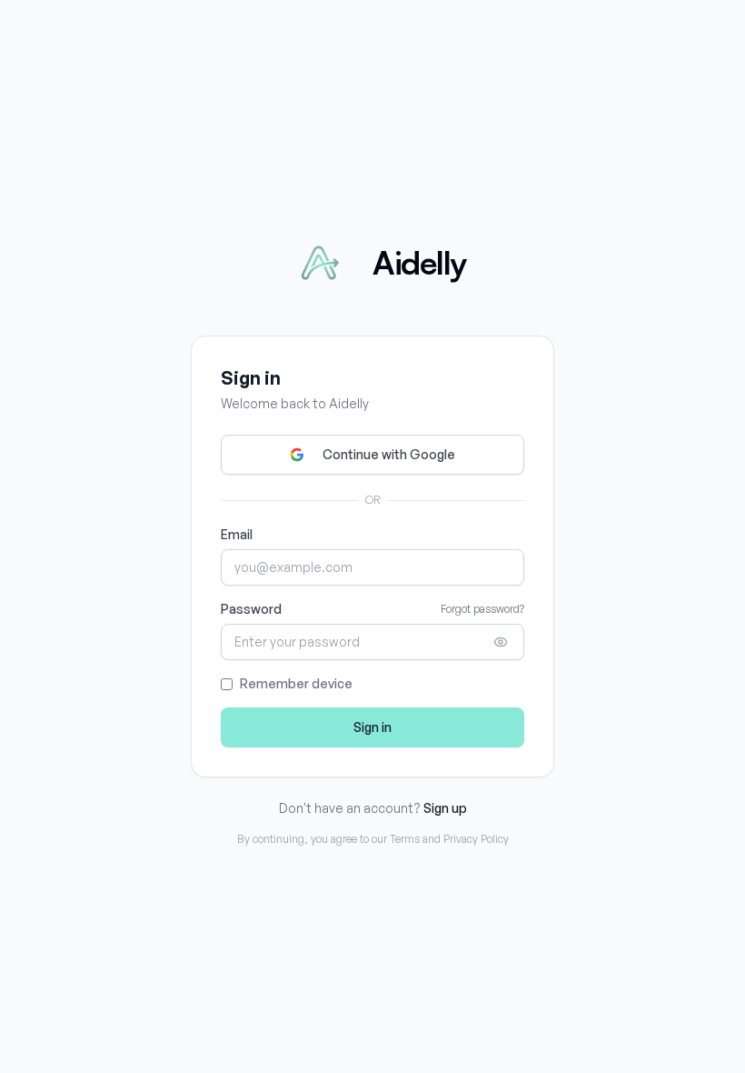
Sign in (372, 727)
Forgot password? (482, 609)
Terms (405, 839)
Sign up (445, 808)
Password (251, 609)
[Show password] (500, 642)
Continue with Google (389, 454)
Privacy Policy (476, 839)
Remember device (296, 683)
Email (237, 534)
